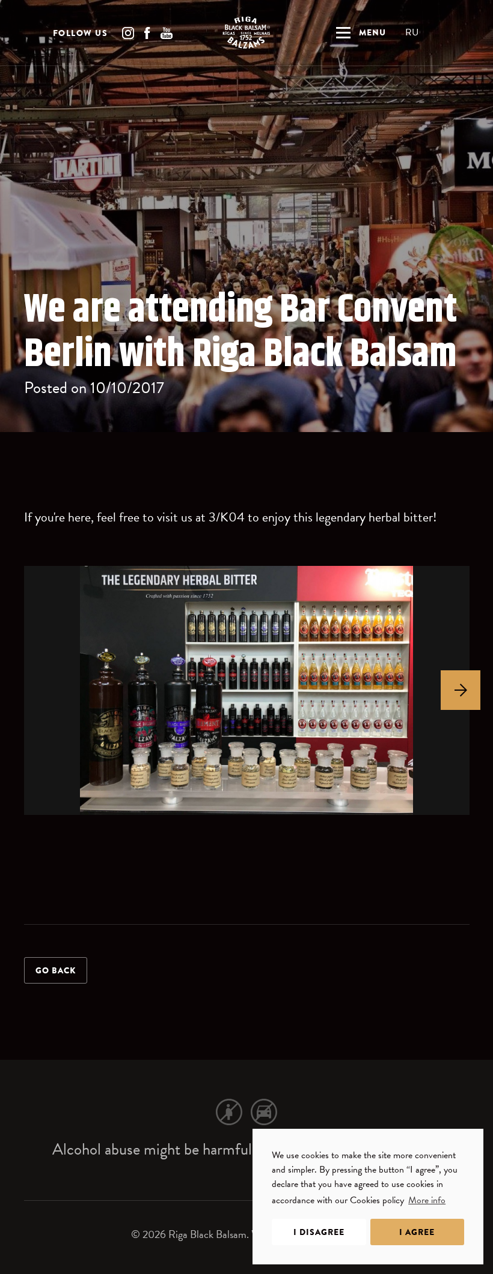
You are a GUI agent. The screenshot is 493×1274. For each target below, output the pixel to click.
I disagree (318, 1232)
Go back (55, 970)
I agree (417, 1232)
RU (411, 32)
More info (427, 1200)
